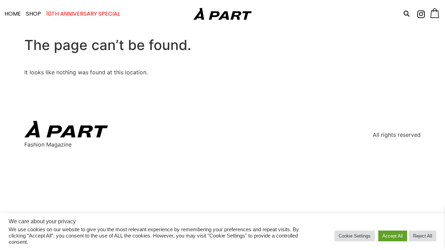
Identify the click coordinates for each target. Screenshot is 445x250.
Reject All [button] (422, 236)
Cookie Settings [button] (355, 236)
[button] (406, 13)
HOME (13, 14)
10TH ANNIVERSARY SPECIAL (83, 14)
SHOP (33, 14)
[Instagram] (421, 14)
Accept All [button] (392, 236)
